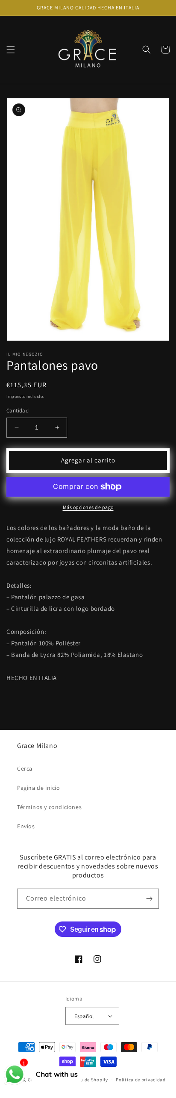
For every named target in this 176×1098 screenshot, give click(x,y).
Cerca (24, 768)
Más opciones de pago (88, 507)
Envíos (26, 826)
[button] (10, 49)
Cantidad (17, 410)
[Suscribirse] (149, 899)
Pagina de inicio (38, 788)
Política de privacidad (140, 1080)
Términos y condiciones (49, 807)
